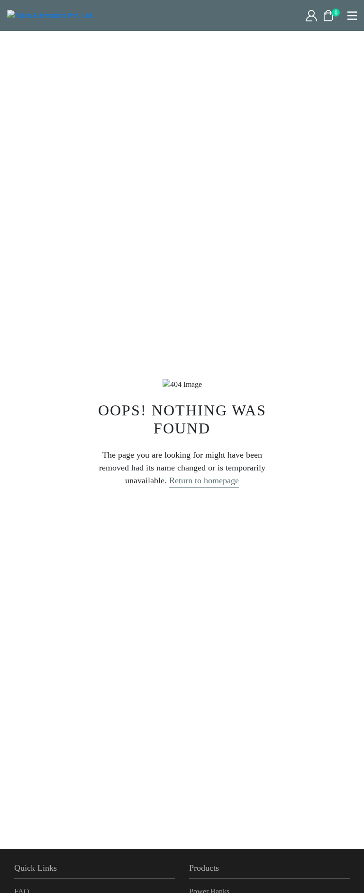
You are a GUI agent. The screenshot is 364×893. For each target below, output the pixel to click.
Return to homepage (204, 480)
